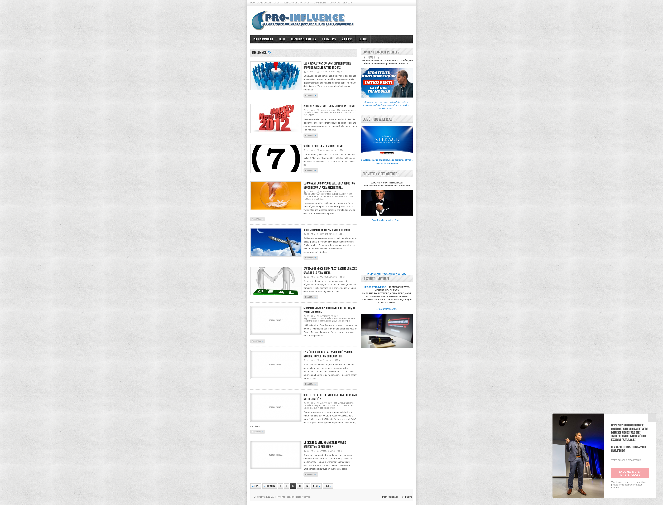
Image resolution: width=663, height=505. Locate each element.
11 (300, 486)
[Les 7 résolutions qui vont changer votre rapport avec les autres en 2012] (275, 91)
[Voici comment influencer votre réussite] (275, 257)
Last (328, 486)
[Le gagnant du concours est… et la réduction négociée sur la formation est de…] (275, 211)
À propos (334, 3)
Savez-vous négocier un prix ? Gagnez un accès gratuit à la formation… (330, 271)
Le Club (347, 3)
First (256, 486)
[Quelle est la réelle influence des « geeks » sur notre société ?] (275, 422)
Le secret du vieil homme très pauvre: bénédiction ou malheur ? (325, 445)
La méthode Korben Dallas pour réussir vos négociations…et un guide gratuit (328, 354)
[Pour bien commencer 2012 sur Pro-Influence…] (275, 134)
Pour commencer (260, 3)
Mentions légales (390, 497)
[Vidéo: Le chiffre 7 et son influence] (275, 174)
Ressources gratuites (296, 3)
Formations (319, 3)
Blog (277, 3)
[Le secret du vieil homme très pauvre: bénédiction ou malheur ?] (275, 470)
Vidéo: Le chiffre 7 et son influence (324, 146)
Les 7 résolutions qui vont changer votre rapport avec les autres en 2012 (327, 65)
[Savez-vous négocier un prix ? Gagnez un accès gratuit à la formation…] (275, 296)
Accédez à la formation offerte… (387, 220)
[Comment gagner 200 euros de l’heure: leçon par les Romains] (275, 335)
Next (316, 486)
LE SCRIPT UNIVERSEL (375, 287)
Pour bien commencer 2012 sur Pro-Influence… (330, 106)
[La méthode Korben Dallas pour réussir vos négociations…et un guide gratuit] (275, 380)
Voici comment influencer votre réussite (327, 230)
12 (307, 486)
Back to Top (410, 497)
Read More (310, 95)
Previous (269, 486)
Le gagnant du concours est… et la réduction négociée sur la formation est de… (329, 185)
